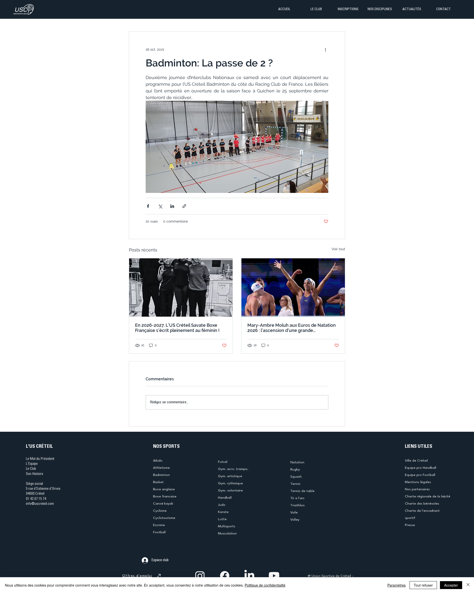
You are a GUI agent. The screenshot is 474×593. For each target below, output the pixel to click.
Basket (158, 482)
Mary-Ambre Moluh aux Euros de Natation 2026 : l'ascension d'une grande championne (291, 328)
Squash (296, 476)
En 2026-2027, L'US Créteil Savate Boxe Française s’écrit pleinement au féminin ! (177, 328)
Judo (221, 505)
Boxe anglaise (164, 489)
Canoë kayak (163, 503)
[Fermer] (468, 585)
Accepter (451, 585)
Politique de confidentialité (265, 585)
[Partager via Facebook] (148, 206)
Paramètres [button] (396, 585)
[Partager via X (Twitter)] (160, 206)
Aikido (157, 460)
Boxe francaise (165, 496)
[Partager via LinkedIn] (172, 206)
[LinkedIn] (249, 576)
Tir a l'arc (297, 498)
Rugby (295, 469)
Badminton (161, 475)
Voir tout (338, 249)
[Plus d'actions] (325, 49)
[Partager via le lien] (184, 206)
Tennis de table (302, 491)
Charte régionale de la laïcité (427, 496)
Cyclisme (160, 510)
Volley (294, 519)
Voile (294, 512)
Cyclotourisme (164, 518)
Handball (225, 497)
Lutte (222, 519)
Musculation (227, 533)
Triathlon (297, 505)
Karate (223, 512)
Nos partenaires (417, 489)
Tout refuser (423, 585)
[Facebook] (224, 576)
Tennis (295, 484)
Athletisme (161, 468)
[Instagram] (200, 576)
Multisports (226, 526)
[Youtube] (274, 576)
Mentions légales (418, 482)
